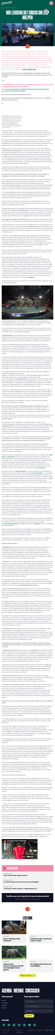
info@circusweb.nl (48, 1030)
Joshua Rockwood (20, 471)
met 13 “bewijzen (38, 473)
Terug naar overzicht (10, 7)
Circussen (32, 990)
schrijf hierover (7, 335)
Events (4, 1000)
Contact (4, 1005)
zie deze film (30, 277)
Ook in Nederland (29, 69)
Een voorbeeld (40, 467)
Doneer (4, 1008)
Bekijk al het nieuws (26, 975)
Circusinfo (5, 1003)
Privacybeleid (39, 1030)
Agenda (7, 990)
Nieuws (19, 990)
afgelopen (37, 523)
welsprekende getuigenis (11, 523)
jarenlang (10, 456)
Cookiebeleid (31, 1030)
